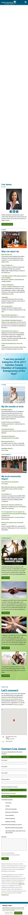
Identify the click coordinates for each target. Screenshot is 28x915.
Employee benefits (10, 821)
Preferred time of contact (8, 793)
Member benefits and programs (14, 827)
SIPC (23, 883)
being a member (18, 704)
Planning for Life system (7, 699)
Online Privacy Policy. (10, 910)
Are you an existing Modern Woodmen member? (11, 753)
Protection (8, 803)
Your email (4, 773)
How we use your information (7, 853)
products (19, 699)
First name (4, 760)
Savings (7, 806)
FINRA (20, 883)
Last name (4, 766)
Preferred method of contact (9, 787)
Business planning (10, 818)
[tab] (14, 737)
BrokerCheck (5, 894)
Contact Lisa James (6, 224)
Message (3, 837)
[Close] (25, 905)
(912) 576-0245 (9, 741)
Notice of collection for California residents (10, 854)
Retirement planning (11, 809)
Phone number (5, 779)
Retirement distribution (11, 812)
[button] (25, 2)
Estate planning (9, 815)
